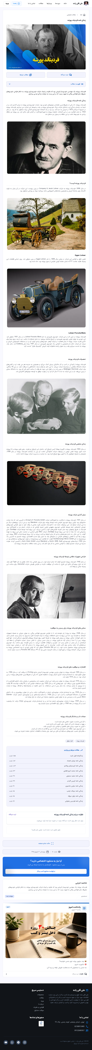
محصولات (40, 995)
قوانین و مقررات (38, 1007)
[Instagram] (24, 1042)
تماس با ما (31, 3)
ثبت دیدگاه (12, 815)
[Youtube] (6, 1042)
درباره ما (41, 1004)
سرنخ (75, 1043)
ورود (42, 1001)
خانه (83, 15)
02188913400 (79, 1026)
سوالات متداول (39, 1010)
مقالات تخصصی (71, 15)
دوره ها (57, 3)
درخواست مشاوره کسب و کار (46, 871)
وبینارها (49, 3)
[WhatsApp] (12, 1042)
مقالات (41, 998)
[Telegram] (18, 1042)
